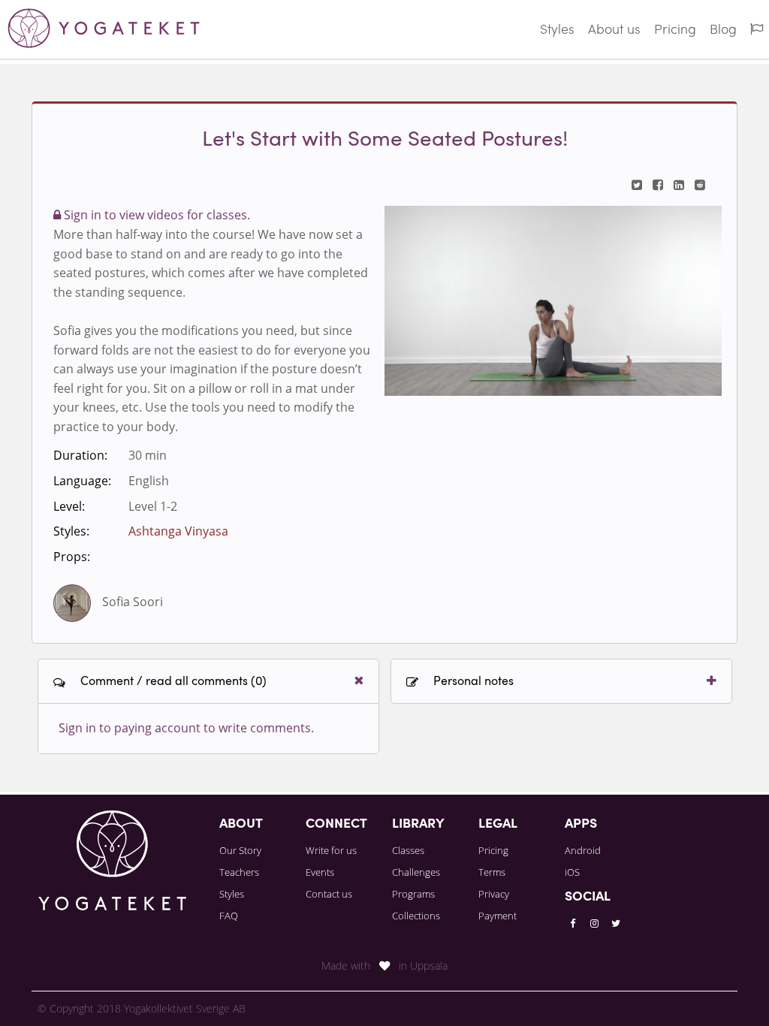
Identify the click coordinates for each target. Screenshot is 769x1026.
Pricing (675, 30)
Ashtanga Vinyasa (178, 531)
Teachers (239, 872)
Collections (416, 915)
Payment (497, 915)
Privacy (493, 894)
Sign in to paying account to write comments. (186, 728)
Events (320, 872)
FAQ (228, 915)
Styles (557, 30)
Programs (413, 894)
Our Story (240, 850)
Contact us (329, 894)
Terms (491, 872)
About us (614, 30)
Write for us (331, 850)
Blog (723, 30)
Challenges (416, 872)
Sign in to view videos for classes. (155, 215)
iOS (572, 872)
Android (583, 850)
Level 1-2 (152, 506)
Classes (408, 850)
